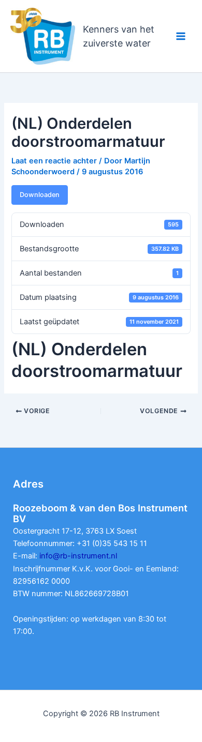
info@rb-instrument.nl (78, 556)
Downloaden (40, 195)
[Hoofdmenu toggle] (181, 36)
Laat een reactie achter (54, 160)
